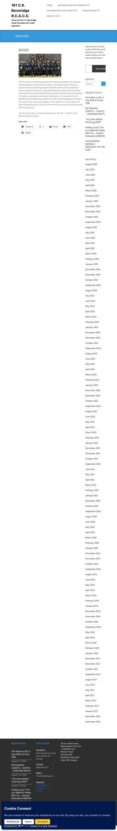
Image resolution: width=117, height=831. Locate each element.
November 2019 (92, 558)
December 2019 (92, 553)
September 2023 (93, 348)
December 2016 (92, 716)
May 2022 (90, 422)
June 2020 (90, 522)
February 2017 (92, 706)
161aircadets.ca (42, 785)
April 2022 (90, 427)
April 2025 (90, 248)
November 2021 (92, 453)
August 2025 (91, 227)
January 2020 (91, 548)
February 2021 (92, 490)
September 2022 (93, 406)
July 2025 (89, 232)
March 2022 (90, 432)
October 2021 (91, 458)
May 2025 (90, 243)
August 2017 (91, 679)
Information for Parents (72, 5)
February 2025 (92, 259)
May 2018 (90, 632)
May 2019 (90, 585)
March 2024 (90, 317)
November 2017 (92, 664)
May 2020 (90, 527)
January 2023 (91, 385)
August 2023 (91, 353)
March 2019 (90, 595)
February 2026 (92, 196)
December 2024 (92, 269)
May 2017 (90, 690)
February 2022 (92, 437)
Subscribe (101, 68)
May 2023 (90, 364)
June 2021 (90, 469)
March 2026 (90, 190)
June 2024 (90, 301)
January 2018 (91, 653)
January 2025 (91, 264)
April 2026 (90, 185)
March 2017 (90, 700)
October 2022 (91, 401)
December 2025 (92, 206)
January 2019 (91, 606)
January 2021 (91, 495)
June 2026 (90, 175)
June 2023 (90, 359)
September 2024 (93, 285)
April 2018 (90, 637)
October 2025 (91, 217)
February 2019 (92, 600)
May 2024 (90, 306)
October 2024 (91, 280)
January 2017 (91, 711)
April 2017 (90, 695)
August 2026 (91, 164)
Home (50, 5)
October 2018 (91, 622)
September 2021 (93, 464)
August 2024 (91, 290)
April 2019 (90, 590)
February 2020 (92, 543)
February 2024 (92, 322)
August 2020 (91, 516)
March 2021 (90, 485)
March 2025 (90, 253)
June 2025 (90, 238)
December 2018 (92, 611)
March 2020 (90, 537)
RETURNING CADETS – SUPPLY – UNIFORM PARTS (95, 111)
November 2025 (92, 211)
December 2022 (92, 390)
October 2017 (91, 669)
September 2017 (93, 674)
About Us (52, 16)
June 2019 (90, 579)
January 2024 (91, 327)
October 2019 (91, 564)
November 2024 (92, 274)
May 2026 (90, 180)
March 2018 (90, 643)
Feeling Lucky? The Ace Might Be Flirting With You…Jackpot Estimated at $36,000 (95, 131)
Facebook (40, 788)
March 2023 (90, 374)
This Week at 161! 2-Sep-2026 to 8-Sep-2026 (95, 100)
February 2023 (92, 380)
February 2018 (92, 648)
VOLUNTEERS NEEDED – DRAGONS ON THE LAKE (95, 145)
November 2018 (92, 616)
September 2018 (93, 627)
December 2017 (92, 658)
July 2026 (89, 169)
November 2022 (92, 395)
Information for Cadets (60, 11)
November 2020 (92, 501)
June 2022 (90, 416)
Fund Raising (89, 11)
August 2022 (91, 411)
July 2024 (89, 295)
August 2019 (91, 574)
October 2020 (91, 506)
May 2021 (90, 474)
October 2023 (91, 343)
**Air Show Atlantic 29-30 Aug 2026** (94, 120)
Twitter (39, 790)
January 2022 (91, 443)
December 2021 (92, 448)
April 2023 (90, 369)
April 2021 (90, 480)
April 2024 (90, 311)
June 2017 (90, 685)
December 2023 (92, 332)
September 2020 (93, 511)
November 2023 (92, 338)
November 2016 (92, 721)
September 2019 (93, 569)
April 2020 (90, 532)
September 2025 (93, 222)
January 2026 (91, 201)
